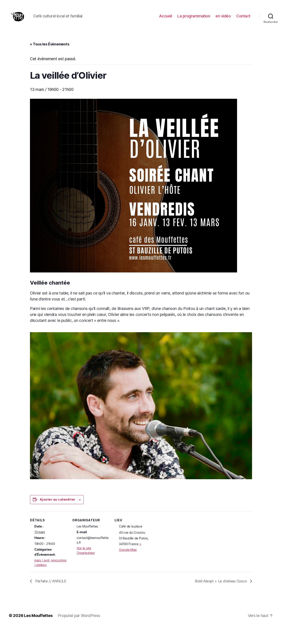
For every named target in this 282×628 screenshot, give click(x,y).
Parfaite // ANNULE (50, 581)
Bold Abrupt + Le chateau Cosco (221, 581)
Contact (243, 16)
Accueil (165, 16)
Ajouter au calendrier (57, 499)
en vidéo (223, 16)
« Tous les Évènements (49, 44)
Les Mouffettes (38, 615)
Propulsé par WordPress (79, 615)
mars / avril (41, 560)
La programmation (193, 16)
